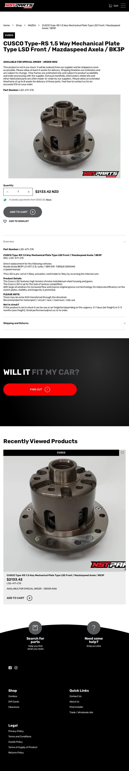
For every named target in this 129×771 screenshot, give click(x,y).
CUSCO (61, 453)
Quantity (8, 185)
